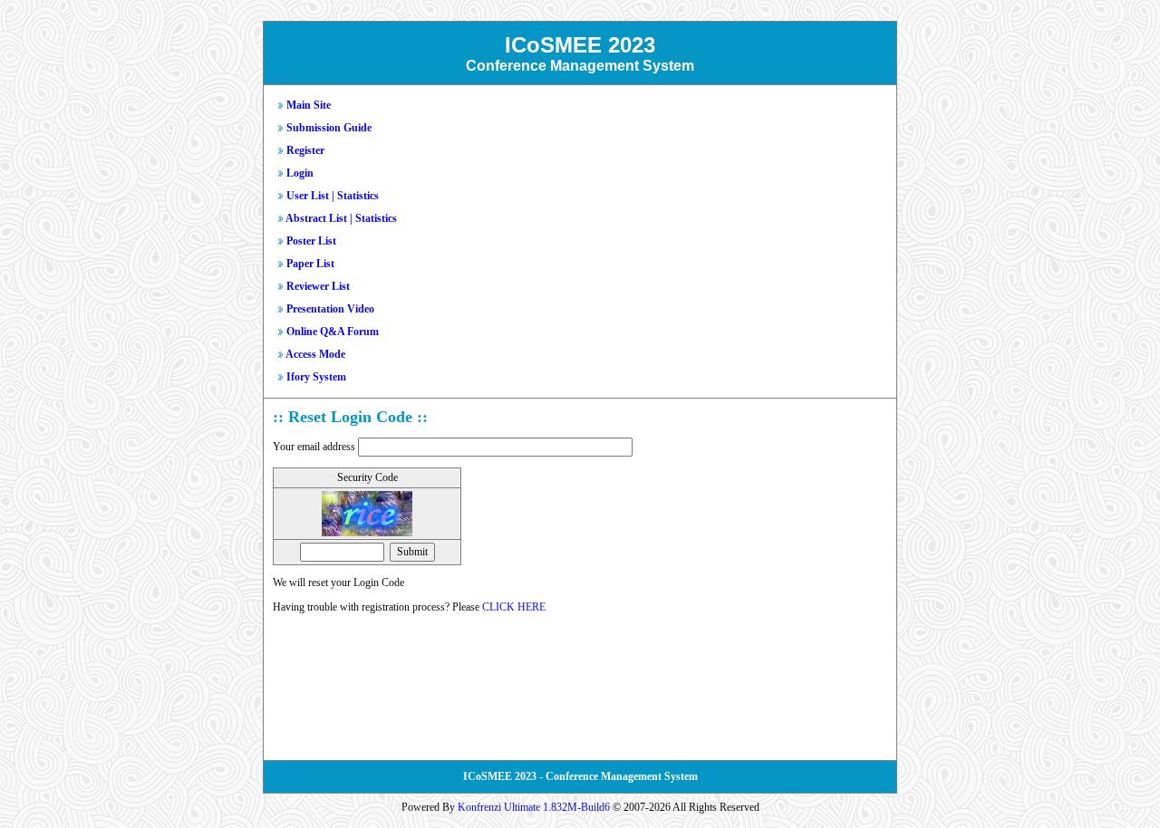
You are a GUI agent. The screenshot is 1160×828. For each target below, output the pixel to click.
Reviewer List (318, 286)
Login (300, 173)
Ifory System (316, 377)
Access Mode (315, 354)
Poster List (311, 241)
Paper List (310, 263)
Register (305, 150)
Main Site (308, 105)
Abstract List (316, 218)
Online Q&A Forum (332, 331)
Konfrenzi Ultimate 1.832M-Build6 (534, 807)
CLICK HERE (514, 607)
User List (307, 195)
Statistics (358, 195)
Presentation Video (330, 309)
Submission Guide (329, 127)
